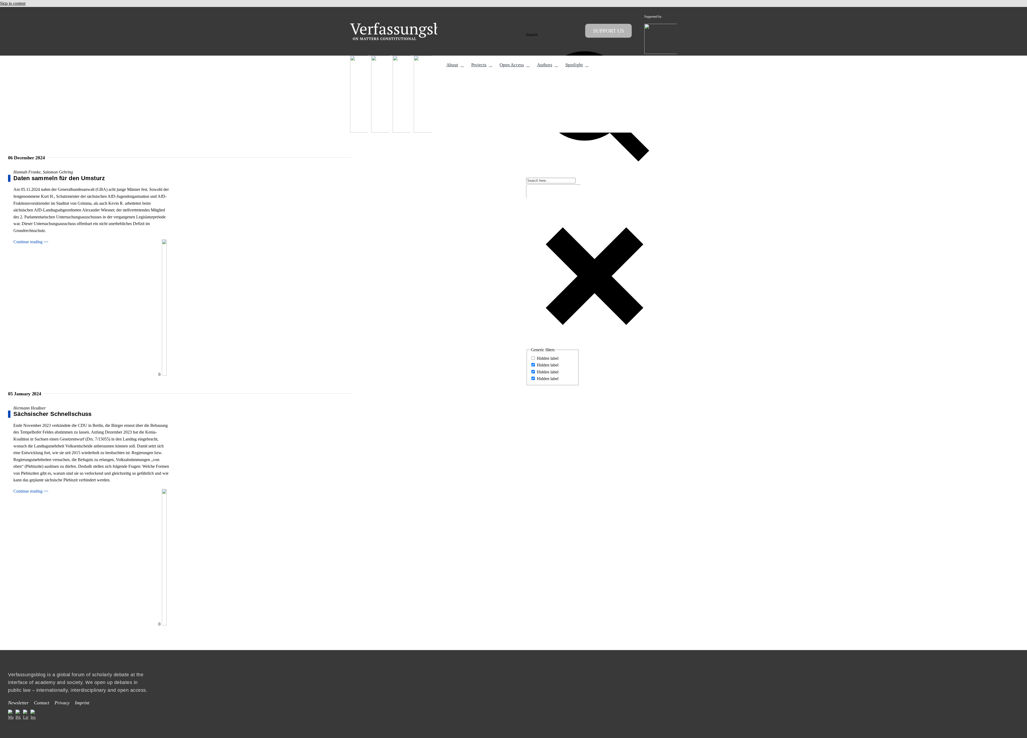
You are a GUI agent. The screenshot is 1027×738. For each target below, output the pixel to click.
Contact (41, 702)
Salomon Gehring (58, 172)
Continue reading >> (30, 241)
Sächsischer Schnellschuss (52, 414)
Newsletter (18, 702)
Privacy (62, 702)
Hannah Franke (27, 172)
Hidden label (547, 358)
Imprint (82, 702)
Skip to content (12, 3)
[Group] (407, 24)
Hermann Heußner (29, 408)
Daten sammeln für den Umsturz (59, 178)
